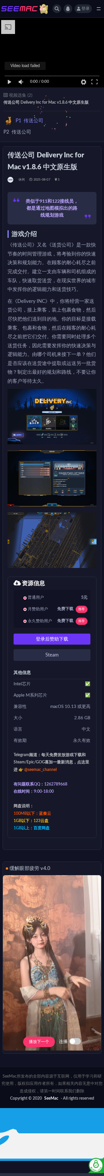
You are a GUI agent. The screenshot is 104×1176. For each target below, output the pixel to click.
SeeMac (51, 1098)
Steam (52, 654)
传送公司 (29, 120)
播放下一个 (39, 1042)
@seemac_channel (40, 770)
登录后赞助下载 (52, 639)
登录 (85, 9)
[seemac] (11, 180)
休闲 (21, 179)
